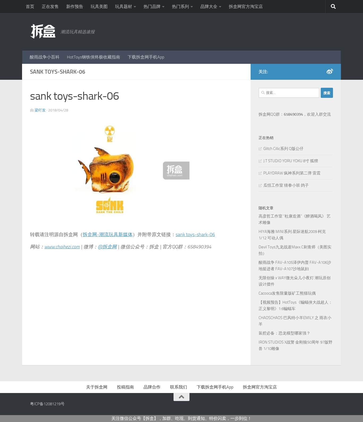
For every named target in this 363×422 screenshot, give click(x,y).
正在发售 (50, 6)
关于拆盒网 (96, 387)
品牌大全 (208, 6)
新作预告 (74, 6)
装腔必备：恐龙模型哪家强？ (284, 333)
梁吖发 (40, 110)
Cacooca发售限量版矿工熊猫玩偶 (287, 293)
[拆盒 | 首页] (42, 31)
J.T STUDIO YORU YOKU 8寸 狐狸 (290, 160)
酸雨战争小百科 (45, 57)
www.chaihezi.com (62, 247)
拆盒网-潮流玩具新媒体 (108, 234)
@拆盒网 (107, 247)
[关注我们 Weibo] (330, 71)
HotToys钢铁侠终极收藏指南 (93, 57)
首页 (30, 6)
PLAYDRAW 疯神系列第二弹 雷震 (291, 173)
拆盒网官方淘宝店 (246, 6)
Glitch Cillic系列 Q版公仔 (283, 148)
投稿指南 (125, 387)
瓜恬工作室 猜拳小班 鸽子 (286, 185)
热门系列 (180, 6)
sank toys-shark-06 (195, 234)
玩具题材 (123, 6)
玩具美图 (99, 6)
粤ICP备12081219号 (47, 404)
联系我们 (178, 387)
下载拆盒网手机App (146, 57)
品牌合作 (152, 387)
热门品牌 (152, 6)
